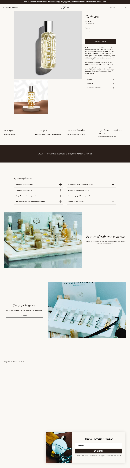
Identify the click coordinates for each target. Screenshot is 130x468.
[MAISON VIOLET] (65, 7)
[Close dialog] (123, 434)
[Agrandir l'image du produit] (48, 45)
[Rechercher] (122, 7)
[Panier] (126, 7)
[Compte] (118, 7)
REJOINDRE (98, 451)
